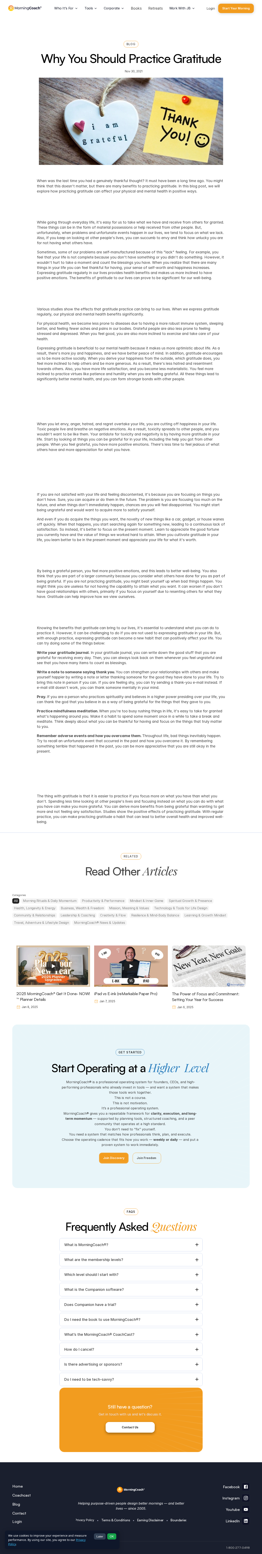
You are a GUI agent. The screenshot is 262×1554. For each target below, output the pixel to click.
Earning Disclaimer (150, 1520)
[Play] (53, 966)
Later (99, 1536)
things (82, 439)
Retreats (155, 8)
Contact (19, 1513)
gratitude (70, 796)
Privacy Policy (84, 1520)
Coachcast (21, 1495)
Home (17, 1486)
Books (136, 8)
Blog (16, 1504)
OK (112, 1536)
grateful (95, 806)
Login (211, 8)
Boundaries (179, 1520)
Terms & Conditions (115, 1520)
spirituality (115, 697)
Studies (109, 811)
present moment (139, 529)
